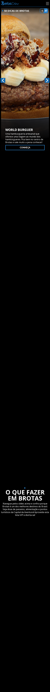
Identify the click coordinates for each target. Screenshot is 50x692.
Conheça (25, 147)
